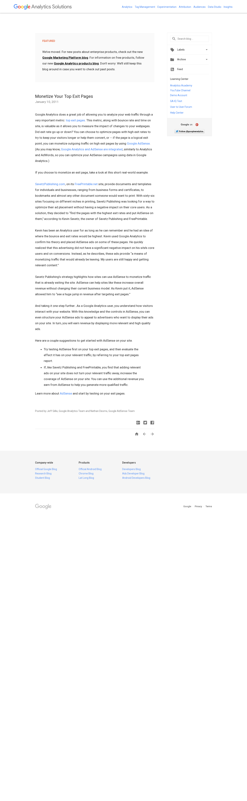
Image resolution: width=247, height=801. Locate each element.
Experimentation (166, 6)
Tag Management (145, 6)
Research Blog (43, 473)
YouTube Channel (180, 90)
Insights (228, 6)
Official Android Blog (90, 469)
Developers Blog (131, 469)
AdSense (66, 393)
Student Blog (42, 477)
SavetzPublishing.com (50, 184)
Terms (209, 506)
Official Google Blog (46, 469)
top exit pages (75, 120)
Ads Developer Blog (133, 473)
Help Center (177, 112)
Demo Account (178, 95)
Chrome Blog (86, 473)
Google (187, 506)
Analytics (127, 6)
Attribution (185, 6)
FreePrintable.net (86, 184)
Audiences (199, 6)
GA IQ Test (176, 101)
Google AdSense (138, 143)
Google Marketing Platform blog (65, 57)
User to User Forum (181, 106)
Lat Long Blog (86, 477)
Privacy (199, 506)
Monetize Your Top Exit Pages (64, 96)
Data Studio (214, 6)
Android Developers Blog (136, 477)
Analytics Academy (181, 85)
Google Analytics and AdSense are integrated (92, 149)
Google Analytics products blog (76, 63)
